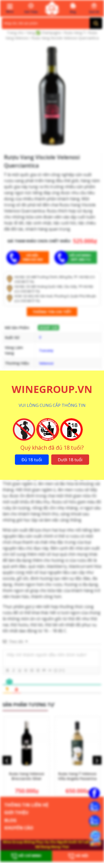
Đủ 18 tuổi (31, 459)
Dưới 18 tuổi (70, 459)
